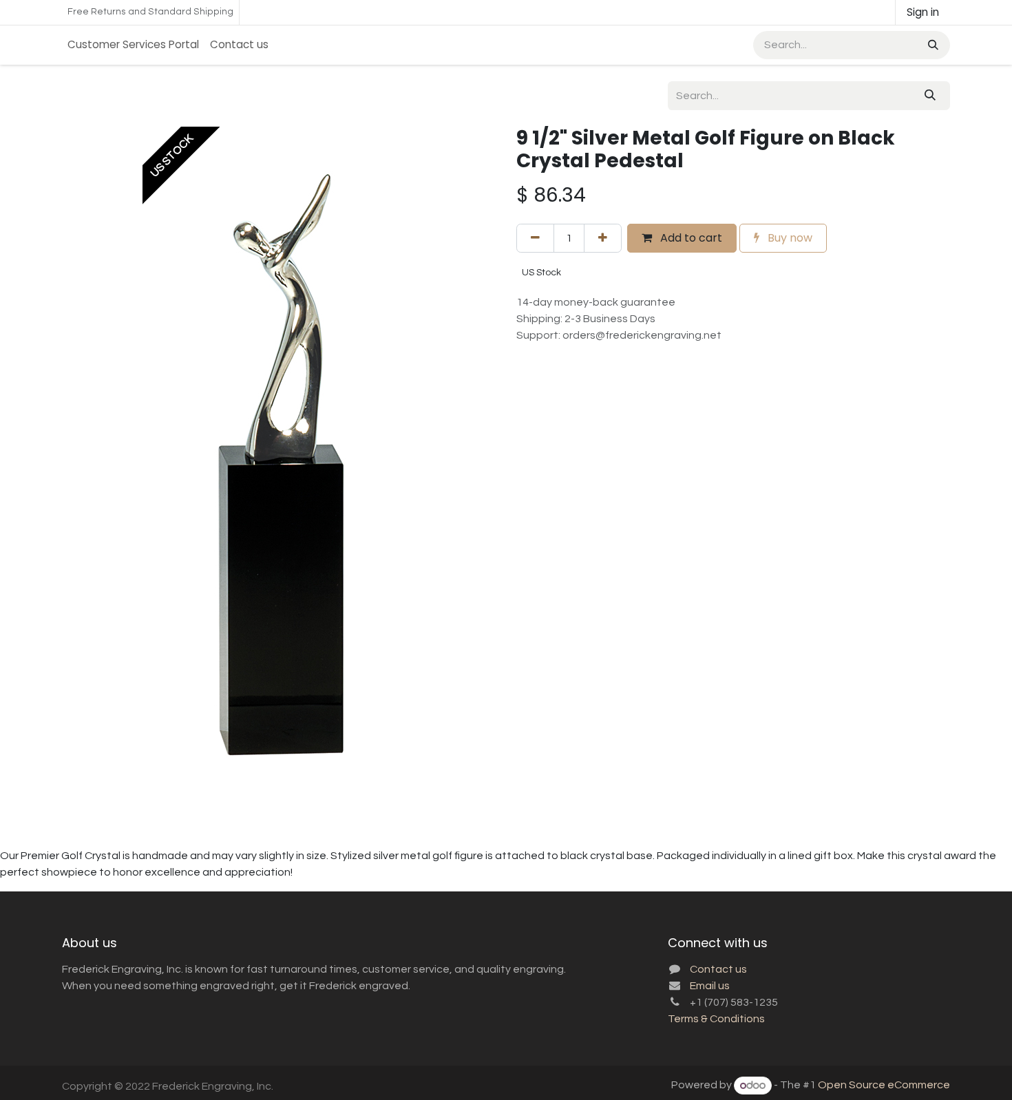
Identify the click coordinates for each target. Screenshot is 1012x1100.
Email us (710, 985)
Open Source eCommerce (884, 1085)
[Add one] (603, 238)
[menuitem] (133, 45)
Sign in (923, 12)
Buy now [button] (788, 238)
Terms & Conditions (716, 1018)
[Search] (932, 45)
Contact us (718, 969)
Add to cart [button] (689, 238)
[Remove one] (535, 238)
